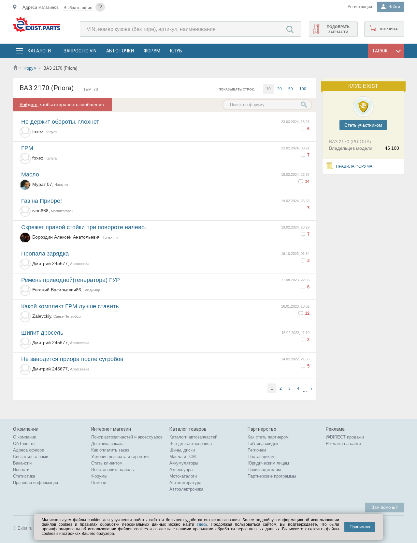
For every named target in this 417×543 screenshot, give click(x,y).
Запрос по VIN (80, 50)
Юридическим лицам (268, 463)
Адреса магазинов (40, 7)
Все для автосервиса (190, 443)
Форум (152, 50)
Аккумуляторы (183, 463)
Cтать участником (363, 125)
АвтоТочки (120, 50)
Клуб (176, 50)
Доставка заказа (107, 443)
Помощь (99, 482)
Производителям (264, 469)
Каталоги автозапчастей (193, 437)
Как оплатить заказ (110, 450)
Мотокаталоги (183, 476)
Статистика (24, 476)
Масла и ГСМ (182, 456)
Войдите (28, 104)
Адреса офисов (28, 450)
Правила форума (354, 166)
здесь (202, 524)
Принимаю (360, 526)
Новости (21, 469)
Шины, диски (182, 450)
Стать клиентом (106, 463)
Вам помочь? (384, 507)
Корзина (389, 29)
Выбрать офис (78, 7)
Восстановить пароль (112, 469)
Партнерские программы (272, 476)
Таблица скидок (263, 443)
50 (290, 89)
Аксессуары (181, 469)
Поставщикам (261, 456)
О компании (24, 437)
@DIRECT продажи (345, 437)
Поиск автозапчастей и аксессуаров (127, 437)
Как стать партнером (268, 437)
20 (279, 89)
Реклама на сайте (343, 443)
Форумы (99, 476)
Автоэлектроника (186, 489)
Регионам (257, 450)
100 (302, 89)
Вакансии (22, 463)
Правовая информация (35, 482)
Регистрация (360, 6)
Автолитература (185, 482)
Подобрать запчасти (338, 29)
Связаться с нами (30, 456)
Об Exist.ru (24, 443)
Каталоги (39, 50)
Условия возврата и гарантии (120, 456)
